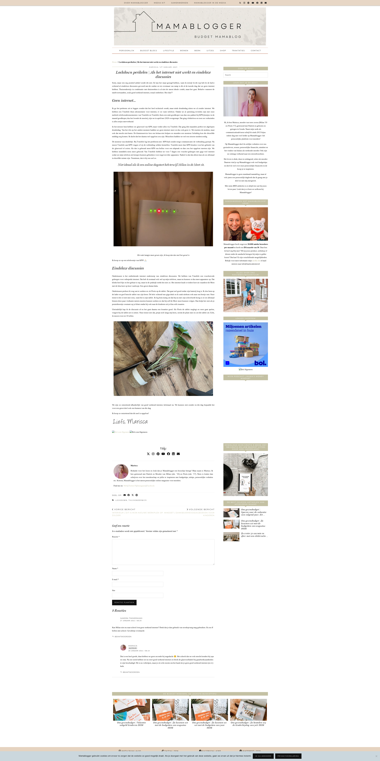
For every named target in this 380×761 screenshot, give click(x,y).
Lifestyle (168, 51)
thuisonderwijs (138, 500)
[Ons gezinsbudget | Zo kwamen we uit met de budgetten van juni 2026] (209, 710)
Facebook (151, 486)
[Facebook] (257, 3)
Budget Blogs (148, 51)
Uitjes (210, 51)
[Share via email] (125, 495)
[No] (376, 756)
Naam (115, 568)
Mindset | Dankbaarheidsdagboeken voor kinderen (189, 512)
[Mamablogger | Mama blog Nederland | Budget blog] (190, 26)
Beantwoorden (123, 637)
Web (125, 486)
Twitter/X (132, 486)
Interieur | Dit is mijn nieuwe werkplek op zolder (137, 512)
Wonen (184, 51)
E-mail (115, 579)
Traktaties (238, 51)
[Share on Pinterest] (137, 495)
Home (114, 62)
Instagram (141, 486)
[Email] (266, 3)
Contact (256, 51)
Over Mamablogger (136, 3)
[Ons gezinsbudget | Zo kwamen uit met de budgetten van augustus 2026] (231, 524)
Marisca (153, 67)
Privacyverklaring (288, 756)
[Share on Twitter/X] (133, 495)
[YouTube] (253, 3)
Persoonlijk (126, 51)
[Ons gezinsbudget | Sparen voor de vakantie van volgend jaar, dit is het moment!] (231, 512)
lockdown (121, 500)
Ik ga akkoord (263, 756)
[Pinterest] (248, 3)
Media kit (159, 3)
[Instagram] (244, 3)
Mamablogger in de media (210, 3)
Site (113, 590)
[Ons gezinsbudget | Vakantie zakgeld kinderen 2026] (131, 710)
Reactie (116, 537)
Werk (197, 51)
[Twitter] (240, 3)
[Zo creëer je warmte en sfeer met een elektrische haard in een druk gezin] (231, 536)
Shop (223, 51)
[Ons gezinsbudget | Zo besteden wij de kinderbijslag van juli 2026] (248, 710)
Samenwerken (179, 3)
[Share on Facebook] (129, 495)
